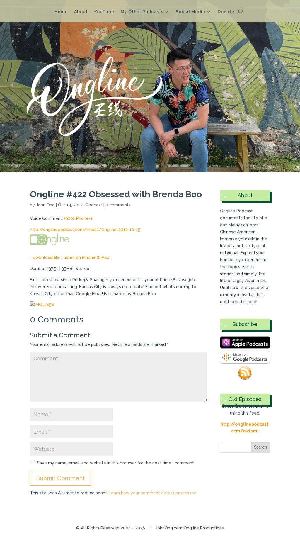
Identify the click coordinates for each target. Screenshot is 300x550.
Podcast (94, 205)
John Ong (45, 205)
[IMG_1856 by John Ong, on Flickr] (42, 304)
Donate (226, 12)
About (81, 12)
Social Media (190, 12)
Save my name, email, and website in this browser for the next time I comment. (116, 463)
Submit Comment (60, 478)
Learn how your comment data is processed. (153, 492)
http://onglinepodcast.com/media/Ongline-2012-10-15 (85, 229)
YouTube (104, 12)
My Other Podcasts (142, 12)
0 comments (118, 205)
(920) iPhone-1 (78, 218)
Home (61, 12)
